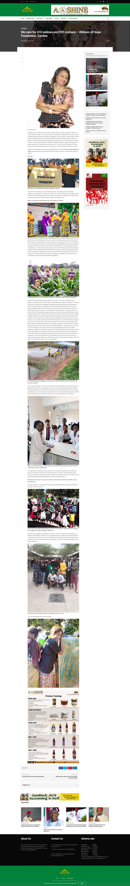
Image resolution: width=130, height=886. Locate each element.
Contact (26, 1)
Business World (24, 823)
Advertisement (33, 1)
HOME (22, 18)
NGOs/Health (24, 28)
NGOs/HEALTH (39, 18)
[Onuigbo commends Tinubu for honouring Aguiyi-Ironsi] (97, 82)
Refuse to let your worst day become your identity (96, 131)
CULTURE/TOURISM (72, 18)
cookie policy (73, 883)
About (22, 1)
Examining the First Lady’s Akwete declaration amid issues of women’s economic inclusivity (96, 101)
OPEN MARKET (49, 18)
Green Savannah (24, 40)
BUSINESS (63, 18)
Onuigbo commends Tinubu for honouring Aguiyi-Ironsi (96, 118)
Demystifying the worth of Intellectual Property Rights (33, 776)
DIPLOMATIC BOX (30, 18)
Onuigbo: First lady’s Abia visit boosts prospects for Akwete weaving (94, 127)
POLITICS (57, 18)
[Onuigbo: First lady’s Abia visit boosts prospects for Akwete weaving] (99, 814)
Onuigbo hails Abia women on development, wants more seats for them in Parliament (96, 67)
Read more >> (33, 850)
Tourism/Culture (70, 823)
